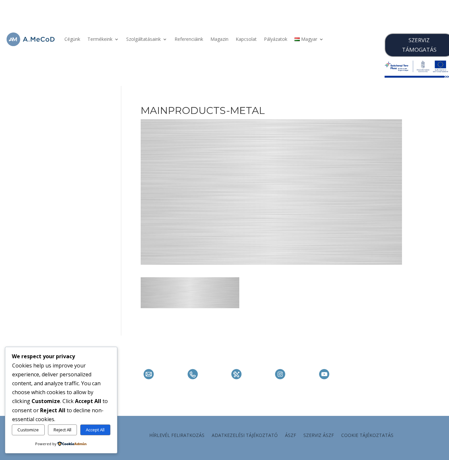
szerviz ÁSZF (318, 435)
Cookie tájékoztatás (367, 435)
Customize (28, 430)
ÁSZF (290, 435)
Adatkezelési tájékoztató (245, 435)
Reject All (62, 430)
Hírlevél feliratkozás (176, 435)
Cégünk (72, 39)
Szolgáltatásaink (143, 39)
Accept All (95, 430)
